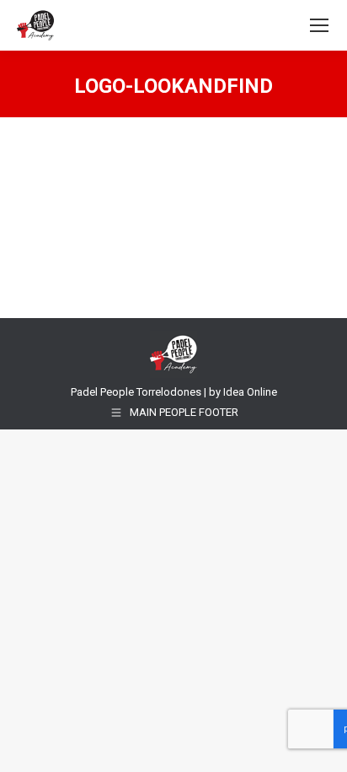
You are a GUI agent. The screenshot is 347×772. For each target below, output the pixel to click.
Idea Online (250, 392)
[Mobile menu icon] (319, 25)
